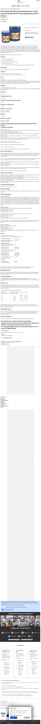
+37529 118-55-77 (13, 685)
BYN (38, 0)
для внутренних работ (4, 400)
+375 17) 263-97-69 (13, 694)
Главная (1, 8)
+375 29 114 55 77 (9, 335)
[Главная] (20, 3)
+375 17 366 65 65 (21, 665)
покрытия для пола (7, 8)
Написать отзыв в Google (15, 639)
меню (20, 5)
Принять (13, 717)
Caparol (1, 398)
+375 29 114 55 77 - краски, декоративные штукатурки (16, 607)
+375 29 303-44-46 (35, 666)
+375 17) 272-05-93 (29, 695)
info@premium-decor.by (8, 337)
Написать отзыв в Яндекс (27, 639)
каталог (14, 5)
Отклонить (27, 717)
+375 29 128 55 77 (7, 668)
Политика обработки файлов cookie (16, 715)
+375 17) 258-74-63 (19, 695)
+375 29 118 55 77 (7, 667)
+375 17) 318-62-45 (12, 695)
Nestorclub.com (32, 721)
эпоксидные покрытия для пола (15, 8)
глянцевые (2, 404)
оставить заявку (30, 37)
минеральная (2, 402)
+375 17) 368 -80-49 (27, 694)
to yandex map (38, 346)
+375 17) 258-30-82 (20, 694)
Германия (2, 406)
